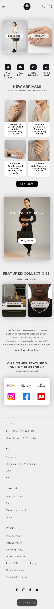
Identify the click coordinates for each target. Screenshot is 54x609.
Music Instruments (16, 510)
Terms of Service (15, 556)
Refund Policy (14, 543)
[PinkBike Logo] (41, 396)
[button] (3, 6)
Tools (9, 517)
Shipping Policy (14, 549)
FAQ (8, 470)
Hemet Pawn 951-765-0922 (21, 438)
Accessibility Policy (16, 577)
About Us (11, 457)
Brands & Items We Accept (21, 464)
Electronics (12, 503)
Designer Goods (15, 496)
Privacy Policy (14, 536)
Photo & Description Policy (21, 563)
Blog (8, 477)
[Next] (23, 109)
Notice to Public (15, 570)
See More (27, 184)
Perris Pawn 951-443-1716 (20, 431)
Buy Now (27, 240)
